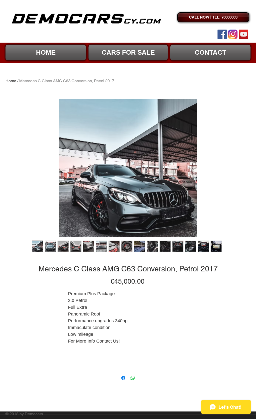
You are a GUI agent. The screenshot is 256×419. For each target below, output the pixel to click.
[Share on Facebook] (123, 378)
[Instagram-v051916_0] (233, 34)
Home (11, 80)
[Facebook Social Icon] (222, 34)
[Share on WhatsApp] (133, 378)
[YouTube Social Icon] (243, 34)
